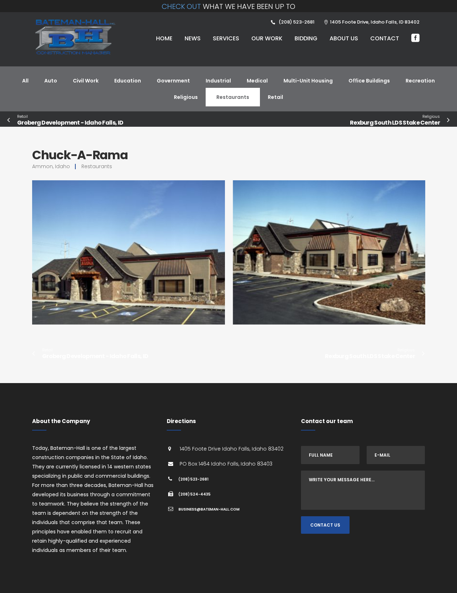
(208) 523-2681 (194, 479)
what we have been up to (228, 6)
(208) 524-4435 (195, 494)
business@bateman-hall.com (209, 509)
